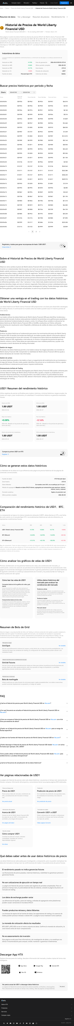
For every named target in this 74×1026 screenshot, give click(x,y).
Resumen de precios (41, 17)
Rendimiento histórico (60, 17)
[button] (34, 92)
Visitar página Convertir (44, 823)
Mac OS (23, 972)
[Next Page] (39, 231)
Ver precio (62, 986)
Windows (39, 972)
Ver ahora (5, 844)
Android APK (55, 966)
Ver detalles (62, 645)
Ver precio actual (7, 801)
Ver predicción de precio (44, 801)
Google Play (39, 966)
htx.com (47, 703)
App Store (24, 966)
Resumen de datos (7, 17)
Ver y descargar (24, 17)
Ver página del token (8, 823)
